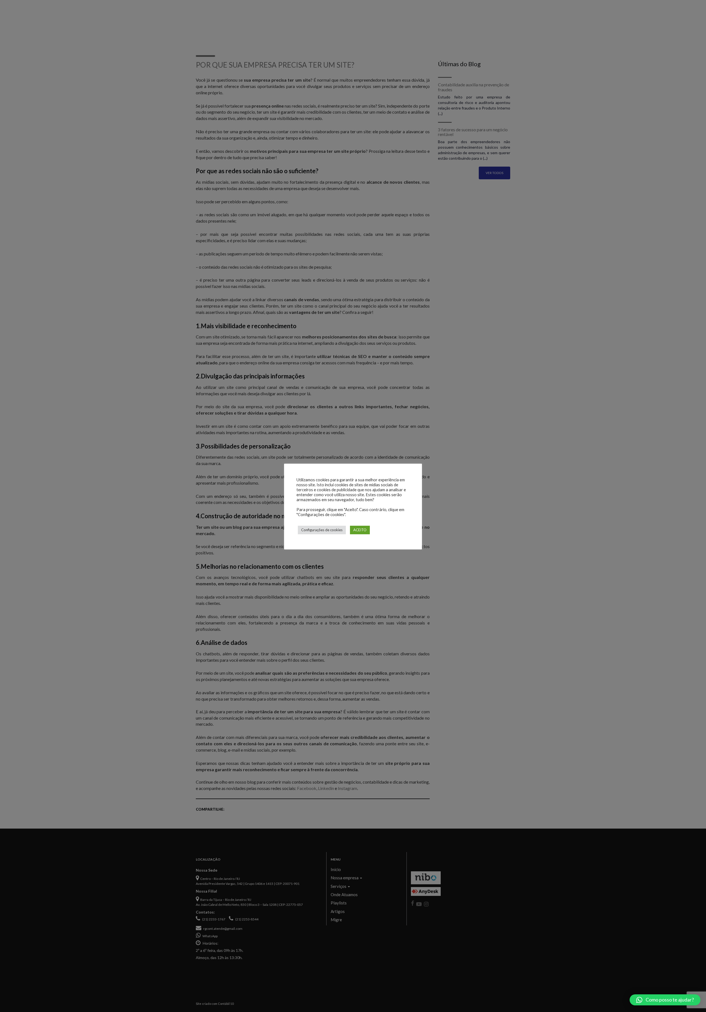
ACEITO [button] (360, 530)
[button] (665, 999)
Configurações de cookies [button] (322, 530)
